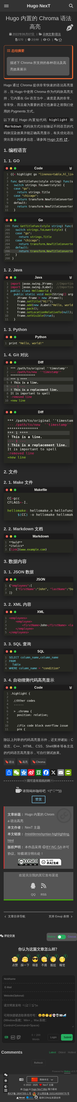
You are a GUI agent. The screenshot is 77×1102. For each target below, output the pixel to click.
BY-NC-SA (54, 847)
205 (7, 247)
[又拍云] (30, 1097)
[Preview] (18, 1037)
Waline (67, 1071)
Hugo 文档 (55, 139)
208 (7, 258)
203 (7, 240)
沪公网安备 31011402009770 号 (53, 1093)
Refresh (38, 1062)
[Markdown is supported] (7, 1037)
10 (6, 206)
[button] (6, 6)
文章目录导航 (16, 916)
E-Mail (8, 987)
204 (7, 244)
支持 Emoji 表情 (59, 916)
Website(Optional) (14, 995)
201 (7, 233)
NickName (10, 979)
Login (53, 1037)
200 (7, 229)
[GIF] (12, 1037)
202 (7, 237)
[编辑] (69, 28)
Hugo (26, 1089)
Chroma (40, 762)
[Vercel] (20, 1097)
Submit (67, 1037)
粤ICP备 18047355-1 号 (19, 1093)
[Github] (36, 1097)
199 (7, 226)
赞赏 (38, 799)
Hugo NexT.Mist (39, 1089)
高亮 (25, 762)
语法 (11, 762)
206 (7, 251)
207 (7, 254)
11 (6, 210)
